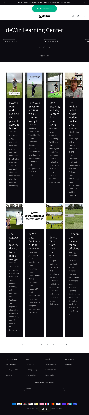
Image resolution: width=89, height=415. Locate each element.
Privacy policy (50, 370)
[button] (4, 16)
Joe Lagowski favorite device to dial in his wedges (14, 246)
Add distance (50, 41)
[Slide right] (49, 47)
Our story (68, 364)
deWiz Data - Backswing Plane (34, 239)
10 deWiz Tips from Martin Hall (53, 243)
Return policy (31, 375)
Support (9, 375)
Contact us (30, 364)
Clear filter (44, 56)
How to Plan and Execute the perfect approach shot (14, 115)
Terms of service (51, 364)
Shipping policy (31, 370)
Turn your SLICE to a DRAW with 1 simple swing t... (34, 112)
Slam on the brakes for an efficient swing (74, 243)
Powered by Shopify (56, 408)
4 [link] (41, 344)
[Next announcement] (84, 2)
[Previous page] (16, 344)
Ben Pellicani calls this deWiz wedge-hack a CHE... (74, 113)
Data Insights (11, 364)
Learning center (12, 370)
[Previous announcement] (4, 2)
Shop (44, 408)
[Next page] (72, 344)
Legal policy (49, 375)
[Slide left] (39, 47)
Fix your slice (9, 41)
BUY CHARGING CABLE (44, 8)
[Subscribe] (62, 388)
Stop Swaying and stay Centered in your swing (54, 113)
